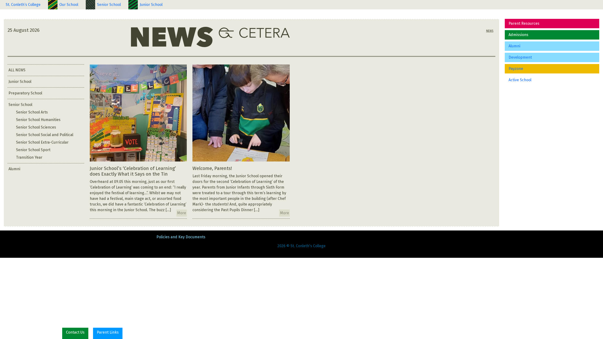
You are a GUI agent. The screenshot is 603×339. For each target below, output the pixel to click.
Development (520, 57)
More (181, 213)
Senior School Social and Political (44, 135)
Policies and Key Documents (180, 237)
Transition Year (29, 157)
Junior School (151, 4)
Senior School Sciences (36, 127)
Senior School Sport (33, 150)
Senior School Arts (32, 112)
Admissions (518, 34)
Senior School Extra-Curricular (42, 142)
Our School (68, 4)
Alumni (514, 46)
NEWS (489, 30)
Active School (520, 80)
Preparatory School (25, 93)
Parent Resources (524, 23)
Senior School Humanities (38, 119)
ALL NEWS (16, 70)
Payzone (516, 68)
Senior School (109, 4)
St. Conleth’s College (23, 4)
